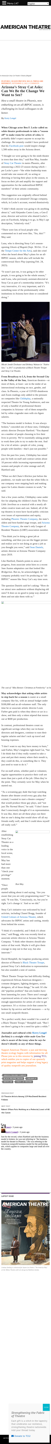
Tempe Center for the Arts (18, 250)
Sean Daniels (36, 547)
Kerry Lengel (10, 118)
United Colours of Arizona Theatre (18, 917)
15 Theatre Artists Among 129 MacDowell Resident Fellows (23, 1096)
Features (5, 81)
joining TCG (40, 1056)
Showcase (8, 1082)
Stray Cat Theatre (12, 163)
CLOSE (46, 1407)
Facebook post (16, 145)
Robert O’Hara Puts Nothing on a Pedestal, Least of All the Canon (25, 1109)
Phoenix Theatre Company (24, 519)
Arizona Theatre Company (15, 1075)
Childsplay (25, 398)
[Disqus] (25, 1156)
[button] (4, 3)
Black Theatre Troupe (33, 962)
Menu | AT (13, 3)
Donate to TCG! (22, 1436)
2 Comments (34, 83)
